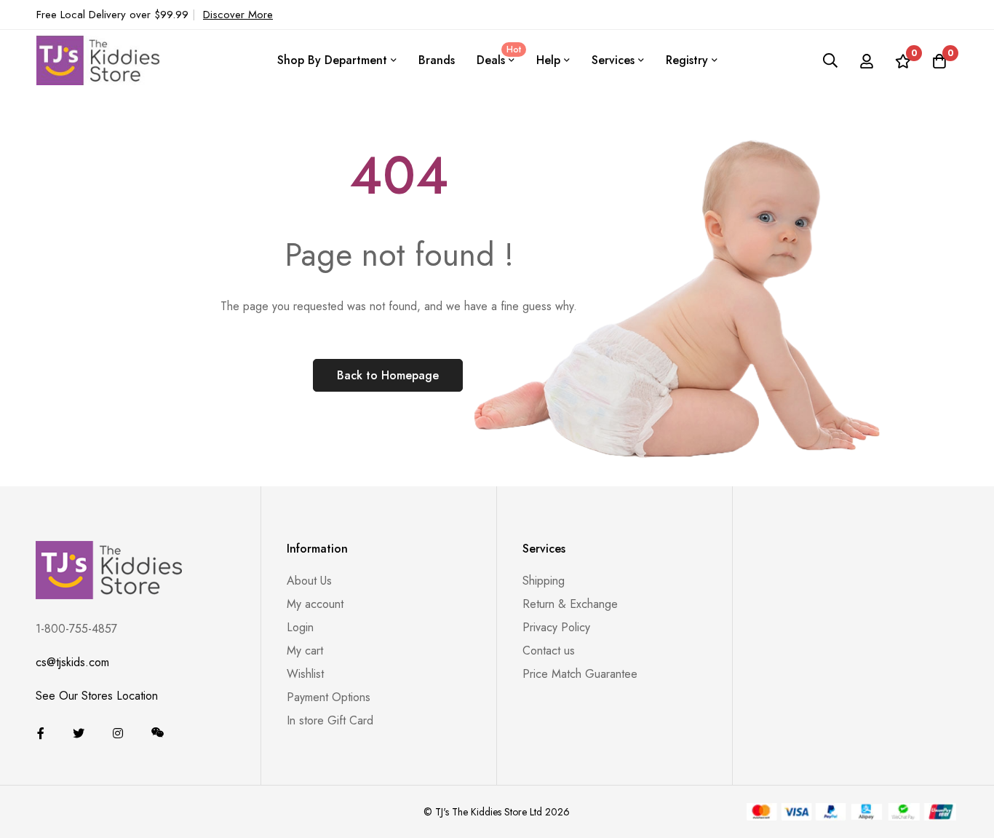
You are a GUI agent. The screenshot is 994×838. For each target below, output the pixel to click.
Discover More (238, 15)
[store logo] (98, 60)
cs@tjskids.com (72, 662)
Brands (436, 60)
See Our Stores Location (97, 695)
